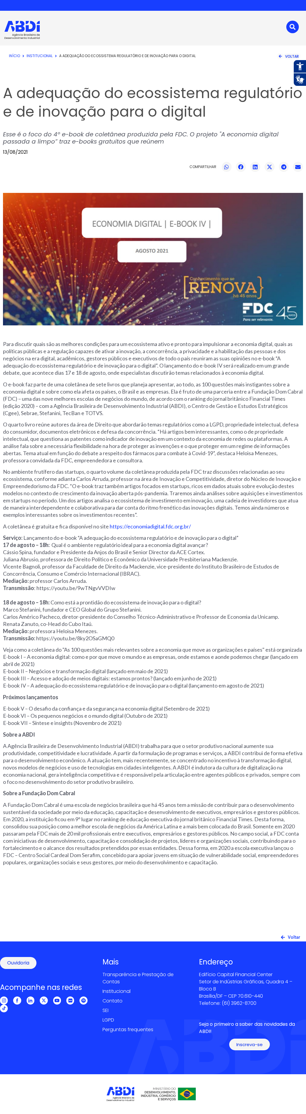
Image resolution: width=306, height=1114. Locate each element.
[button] (227, 167)
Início (14, 55)
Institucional (40, 55)
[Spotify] (83, 1000)
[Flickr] (70, 1000)
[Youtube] (57, 1000)
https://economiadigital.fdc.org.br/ (150, 526)
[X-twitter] (44, 1000)
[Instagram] (4, 1000)
